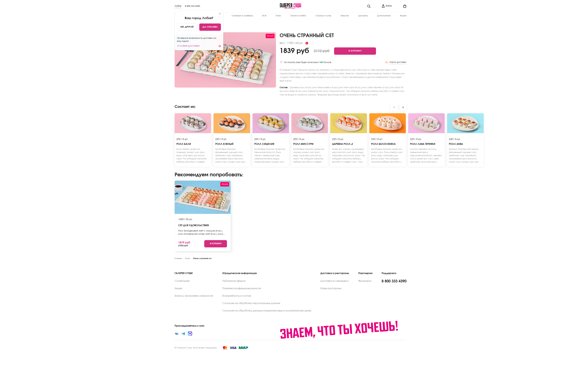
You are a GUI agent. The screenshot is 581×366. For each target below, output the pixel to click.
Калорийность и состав (236, 296)
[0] (400, 6)
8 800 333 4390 (192, 6)
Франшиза (364, 281)
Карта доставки (398, 62)
